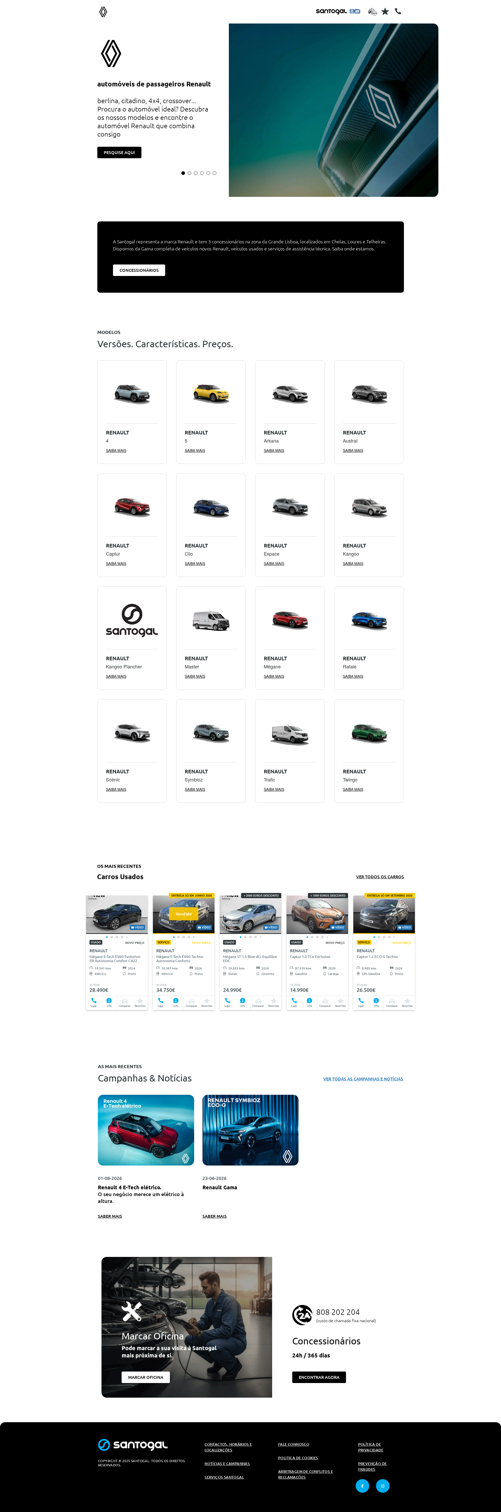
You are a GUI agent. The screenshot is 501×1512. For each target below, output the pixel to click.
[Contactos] (398, 11)
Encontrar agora (319, 1377)
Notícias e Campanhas (227, 1464)
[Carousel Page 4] (202, 173)
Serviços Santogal (224, 1477)
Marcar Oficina (145, 1377)
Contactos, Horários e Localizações (228, 1447)
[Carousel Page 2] (189, 173)
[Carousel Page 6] (214, 173)
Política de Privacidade (370, 1447)
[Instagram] (383, 1486)
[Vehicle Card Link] (117, 915)
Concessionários (139, 270)
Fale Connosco (293, 1444)
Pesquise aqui (119, 152)
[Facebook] (362, 1486)
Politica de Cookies (298, 1458)
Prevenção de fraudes (372, 1467)
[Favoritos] (385, 11)
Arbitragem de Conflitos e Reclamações (305, 1474)
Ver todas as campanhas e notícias (363, 1078)
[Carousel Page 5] (208, 173)
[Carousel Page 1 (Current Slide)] (183, 173)
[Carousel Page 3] (196, 173)
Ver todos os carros (380, 876)
